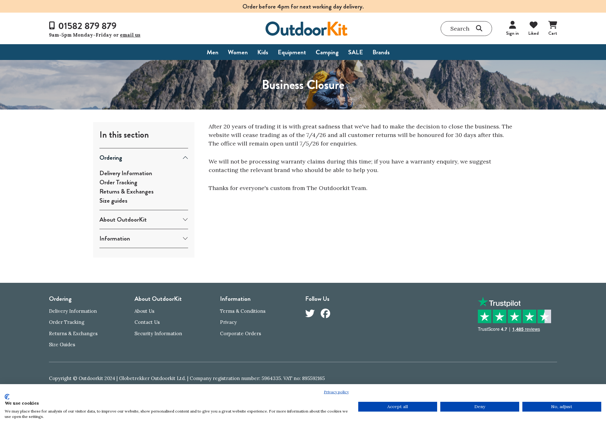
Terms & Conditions (242, 311)
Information (114, 238)
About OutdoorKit (123, 219)
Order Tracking (118, 182)
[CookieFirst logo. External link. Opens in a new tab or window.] (7, 397)
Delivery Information (125, 173)
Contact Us (147, 322)
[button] (466, 28)
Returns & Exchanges (126, 191)
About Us (144, 311)
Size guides (113, 200)
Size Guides (62, 345)
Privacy (228, 322)
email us (130, 35)
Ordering (110, 157)
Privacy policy (336, 391)
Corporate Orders (240, 333)
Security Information (158, 333)
